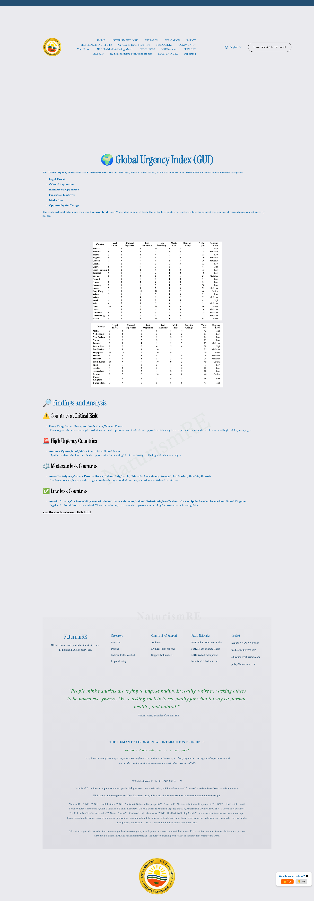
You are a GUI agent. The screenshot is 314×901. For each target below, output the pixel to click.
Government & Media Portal (269, 47)
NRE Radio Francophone (204, 655)
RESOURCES (147, 49)
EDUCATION (172, 40)
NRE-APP (98, 54)
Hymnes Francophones (163, 648)
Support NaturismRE (162, 655)
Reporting (190, 54)
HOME (101, 40)
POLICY (191, 40)
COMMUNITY (187, 45)
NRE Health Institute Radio (205, 648)
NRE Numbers (169, 49)
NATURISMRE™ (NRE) (125, 40)
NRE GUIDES (164, 45)
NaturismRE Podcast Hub (204, 661)
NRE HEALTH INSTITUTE (96, 45)
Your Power (84, 49)
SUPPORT (190, 49)
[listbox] (233, 47)
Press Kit (116, 642)
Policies (115, 648)
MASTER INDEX (168, 54)
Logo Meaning (119, 661)
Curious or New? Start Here (134, 45)
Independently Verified (123, 655)
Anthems (156, 642)
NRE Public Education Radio (206, 642)
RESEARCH (151, 40)
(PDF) (67, 512)
